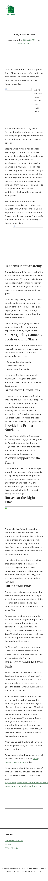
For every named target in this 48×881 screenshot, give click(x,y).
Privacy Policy (11, 848)
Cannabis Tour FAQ (14, 840)
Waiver (8, 844)
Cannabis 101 (29, 40)
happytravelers (24, 43)
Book (35, 758)
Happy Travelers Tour (15, 762)
